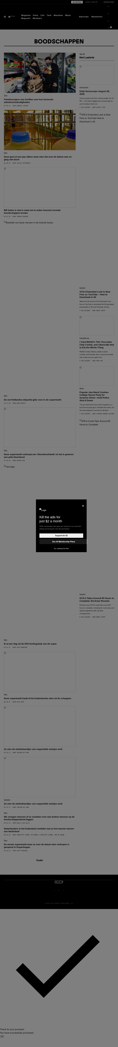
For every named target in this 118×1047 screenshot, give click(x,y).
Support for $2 (61, 536)
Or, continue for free (61, 548)
